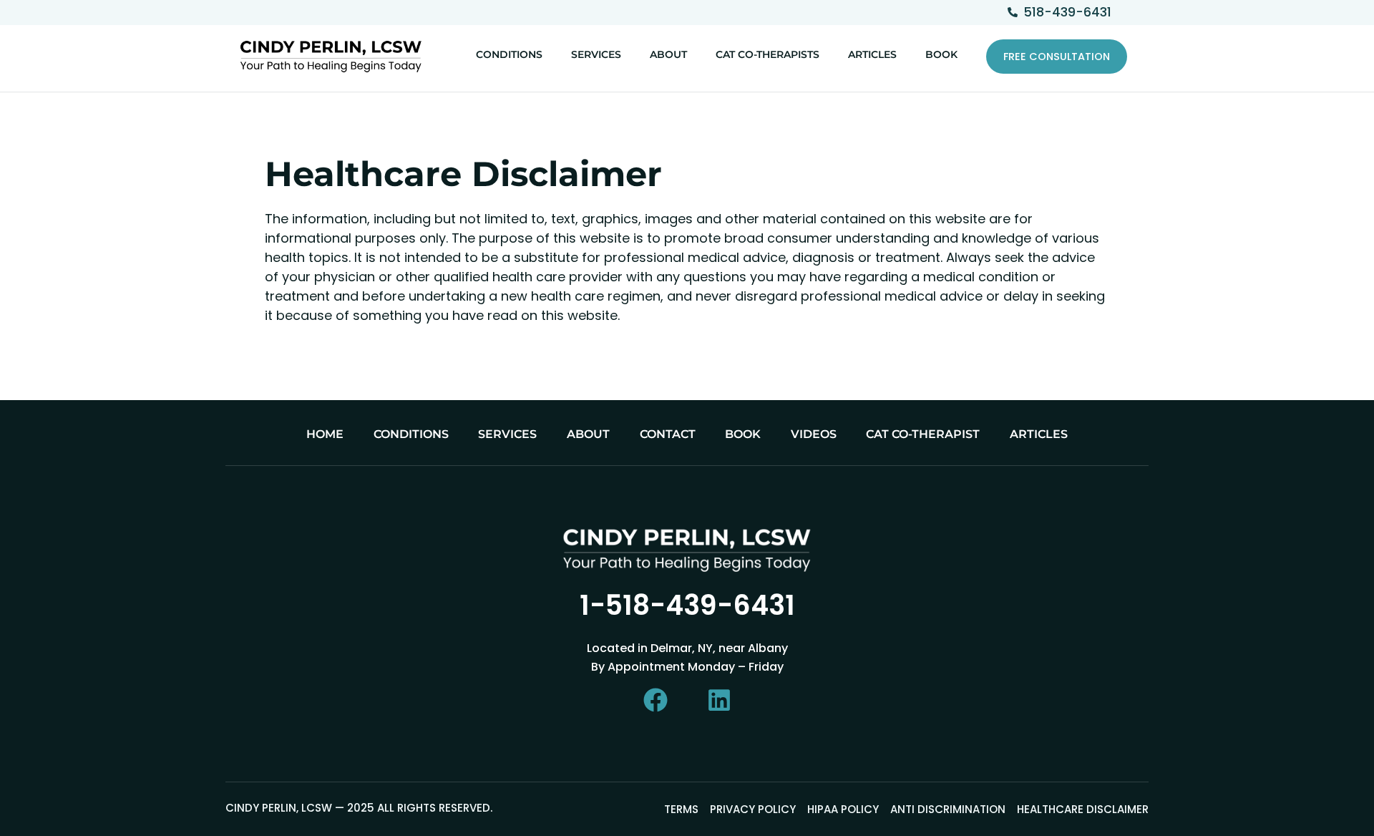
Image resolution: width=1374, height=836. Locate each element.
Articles (872, 54)
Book (941, 54)
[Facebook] (655, 700)
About (668, 54)
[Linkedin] (719, 700)
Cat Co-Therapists (767, 54)
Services (596, 54)
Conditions (509, 54)
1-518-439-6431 (687, 605)
